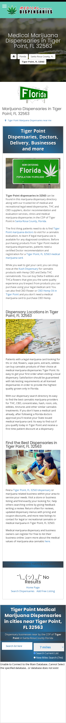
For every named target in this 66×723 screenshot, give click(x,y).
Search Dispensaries (22, 591)
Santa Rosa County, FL (42, 56)
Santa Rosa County (26, 221)
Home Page (33, 587)
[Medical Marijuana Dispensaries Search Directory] (30, 10)
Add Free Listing (46, 591)
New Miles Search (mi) (49, 657)
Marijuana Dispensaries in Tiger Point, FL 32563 (32, 111)
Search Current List (47, 653)
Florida (22, 56)
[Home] (14, 56)
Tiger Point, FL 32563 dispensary (32, 490)
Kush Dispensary (28, 268)
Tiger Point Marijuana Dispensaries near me (29, 120)
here (47, 541)
